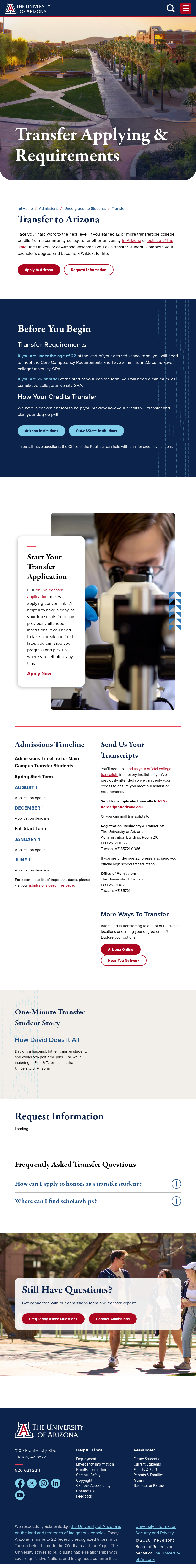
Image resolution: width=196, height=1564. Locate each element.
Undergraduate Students (85, 208)
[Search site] (170, 8)
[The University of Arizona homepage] (27, 8)
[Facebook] (20, 1483)
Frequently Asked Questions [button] (53, 1319)
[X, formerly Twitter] (32, 1483)
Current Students (147, 1464)
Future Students (146, 1459)
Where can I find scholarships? (56, 1201)
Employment (86, 1459)
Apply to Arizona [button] (39, 270)
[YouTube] (20, 1495)
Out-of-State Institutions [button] (96, 431)
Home (28, 208)
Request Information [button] (88, 270)
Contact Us (85, 1491)
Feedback (84, 1496)
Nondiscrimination (91, 1470)
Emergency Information (95, 1464)
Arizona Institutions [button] (41, 431)
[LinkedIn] (56, 1483)
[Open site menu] (185, 8)
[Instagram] (44, 1483)
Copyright (84, 1480)
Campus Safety (88, 1475)
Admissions (48, 208)
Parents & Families (148, 1475)
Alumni (139, 1480)
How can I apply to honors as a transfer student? (78, 1184)
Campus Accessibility (93, 1486)
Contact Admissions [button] (113, 1319)
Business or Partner (149, 1486)
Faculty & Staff (145, 1470)
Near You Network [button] (123, 961)
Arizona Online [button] (120, 950)
